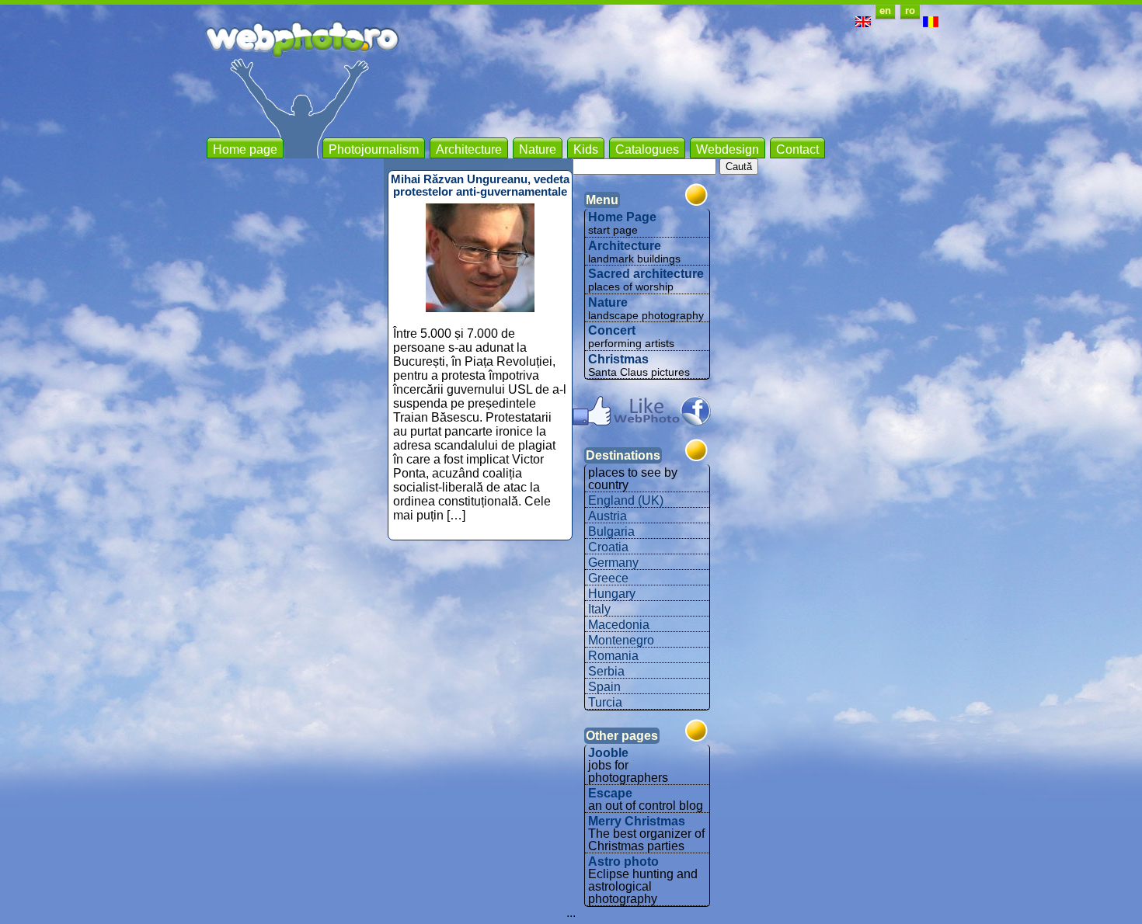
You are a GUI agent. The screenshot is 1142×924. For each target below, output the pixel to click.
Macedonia (618, 624)
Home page (245, 150)
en (885, 10)
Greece (608, 578)
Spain (604, 686)
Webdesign (727, 150)
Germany (613, 562)
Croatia (608, 547)
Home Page (622, 217)
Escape (610, 793)
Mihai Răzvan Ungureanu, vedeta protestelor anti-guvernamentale (480, 185)
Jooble (608, 752)
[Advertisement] (655, 93)
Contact (797, 150)
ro (910, 10)
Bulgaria (611, 531)
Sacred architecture (646, 273)
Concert (611, 330)
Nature (537, 150)
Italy (599, 609)
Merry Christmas (636, 821)
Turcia (605, 702)
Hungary (611, 593)
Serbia (606, 671)
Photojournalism (374, 150)
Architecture (469, 150)
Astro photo (623, 861)
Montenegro (621, 640)
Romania (613, 655)
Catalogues (647, 150)
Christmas (618, 359)
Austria (607, 516)
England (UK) (625, 500)
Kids (585, 150)
